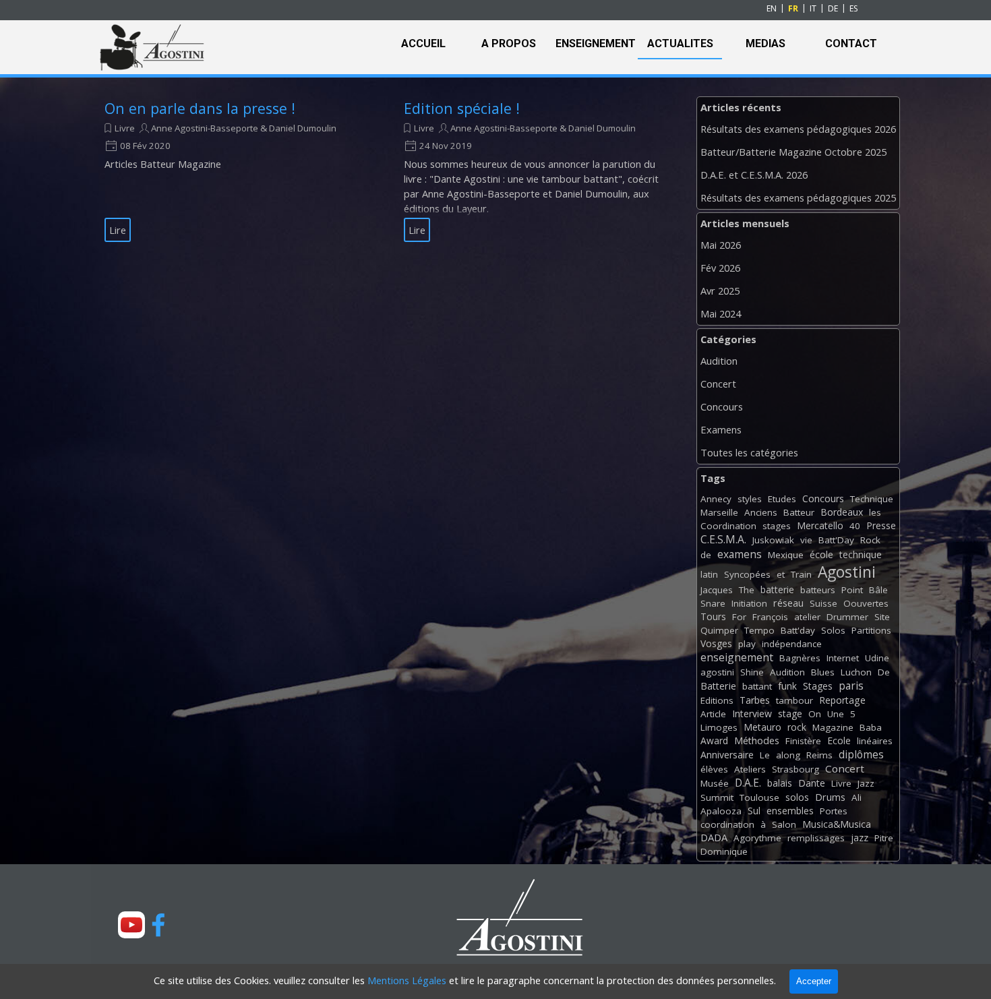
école (821, 554)
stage (790, 713)
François (770, 617)
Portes (833, 811)
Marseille (719, 512)
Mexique (786, 555)
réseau (788, 603)
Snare (712, 603)
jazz (859, 837)
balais (779, 783)
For (739, 617)
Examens (721, 429)
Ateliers (750, 769)
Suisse (823, 603)
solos (797, 797)
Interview (752, 713)
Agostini (847, 572)
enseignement (736, 657)
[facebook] (158, 924)
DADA (713, 837)
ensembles (790, 810)
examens (739, 554)
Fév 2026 (720, 267)
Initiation (749, 603)
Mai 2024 (720, 313)
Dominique (724, 851)
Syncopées (747, 574)
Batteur (798, 512)
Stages (818, 685)
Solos (833, 630)
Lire (117, 230)
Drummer (847, 617)
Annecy (715, 499)
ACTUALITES (680, 43)
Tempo (759, 630)
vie (806, 540)
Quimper (719, 630)
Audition (719, 360)
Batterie (718, 685)
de (705, 555)
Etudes (782, 499)
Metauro (762, 727)
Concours (721, 406)
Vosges (716, 643)
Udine (877, 658)
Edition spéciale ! (462, 108)
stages (776, 526)
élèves (714, 769)
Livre (125, 128)
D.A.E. (748, 782)
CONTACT (851, 43)
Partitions (871, 630)
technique (860, 554)
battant (757, 686)
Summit (716, 797)
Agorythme (757, 838)
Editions (716, 700)
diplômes (861, 754)
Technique (871, 499)
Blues (823, 672)
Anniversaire (727, 754)
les (875, 512)
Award (714, 740)
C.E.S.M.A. (723, 539)
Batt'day (798, 630)
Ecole (839, 740)
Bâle (878, 590)
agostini (717, 672)
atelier (807, 617)
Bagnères (799, 658)
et (781, 574)
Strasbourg (795, 769)
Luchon (856, 672)
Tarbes (755, 700)
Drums (830, 797)
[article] (237, 171)
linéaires (875, 741)
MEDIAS (765, 43)
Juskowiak (773, 540)
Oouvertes (866, 603)
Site (882, 617)
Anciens (760, 512)
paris (851, 685)
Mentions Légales (406, 980)
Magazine (832, 727)
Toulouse (759, 797)
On (814, 714)
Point (852, 590)
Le (765, 755)
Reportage (842, 700)
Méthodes (756, 740)
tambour (794, 700)
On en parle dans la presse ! (199, 108)
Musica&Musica (836, 824)
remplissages (816, 838)
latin (709, 574)
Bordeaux (841, 512)
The (746, 590)
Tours (713, 616)
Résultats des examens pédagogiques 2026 (798, 128)
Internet (843, 658)
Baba (871, 727)
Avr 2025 (720, 290)
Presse (881, 525)
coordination (727, 824)
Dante (811, 783)
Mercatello (820, 525)
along (788, 755)
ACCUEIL (423, 43)
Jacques (716, 590)
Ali (856, 797)
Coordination (728, 526)
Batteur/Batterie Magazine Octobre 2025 (793, 151)
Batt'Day (836, 540)
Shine (752, 672)
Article (713, 714)
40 (854, 526)
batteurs (817, 590)
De (884, 672)
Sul (754, 810)
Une (835, 714)
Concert (718, 383)
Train (801, 574)
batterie (777, 589)
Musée (714, 783)
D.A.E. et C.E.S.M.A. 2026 (754, 174)
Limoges (719, 727)
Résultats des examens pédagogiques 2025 (798, 197)
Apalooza (721, 811)
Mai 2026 (720, 244)
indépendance (792, 644)
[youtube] (131, 924)
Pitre (883, 838)
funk (787, 685)
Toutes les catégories (749, 452)
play (747, 644)
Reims (819, 755)
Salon (784, 824)
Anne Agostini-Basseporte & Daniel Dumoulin (243, 128)
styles (750, 499)
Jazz (866, 783)
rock (796, 727)
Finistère (803, 741)
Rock (870, 540)
